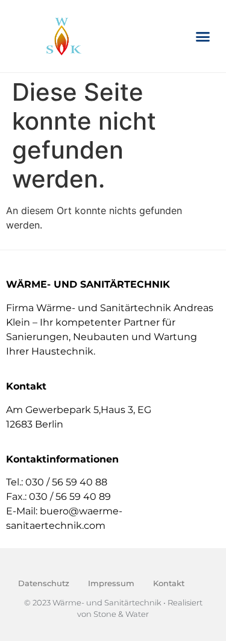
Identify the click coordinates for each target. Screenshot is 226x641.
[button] (203, 36)
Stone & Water (121, 614)
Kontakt (168, 583)
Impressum (111, 583)
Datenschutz (43, 583)
